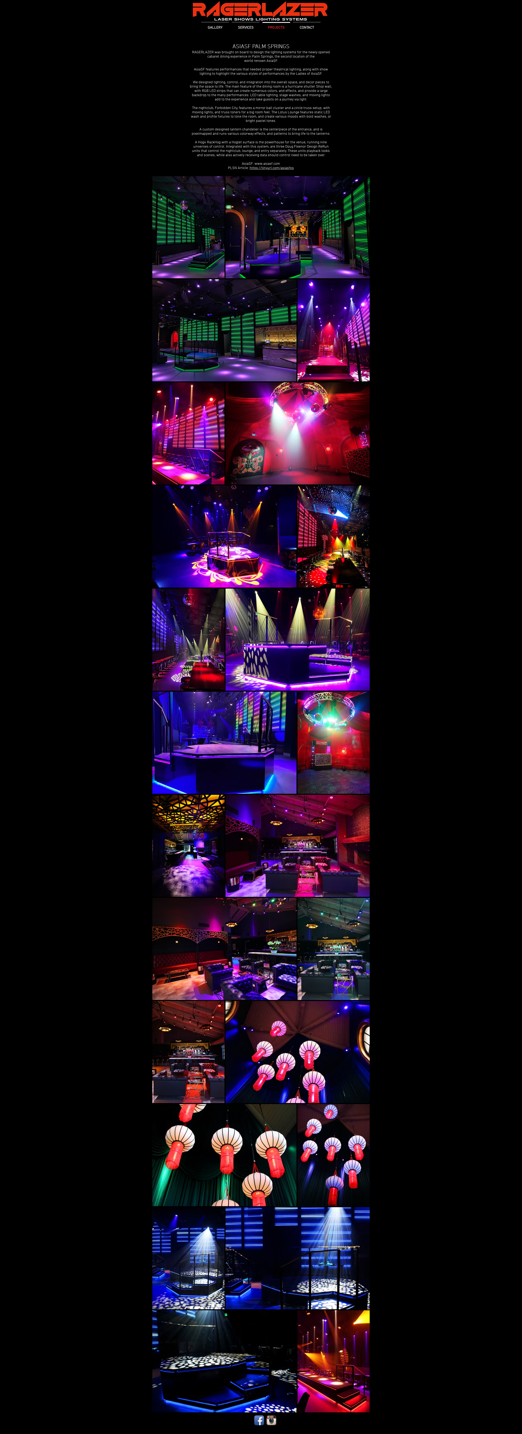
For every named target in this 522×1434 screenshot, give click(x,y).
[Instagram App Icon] (271, 1420)
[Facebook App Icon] (259, 1420)
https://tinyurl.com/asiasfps (272, 168)
